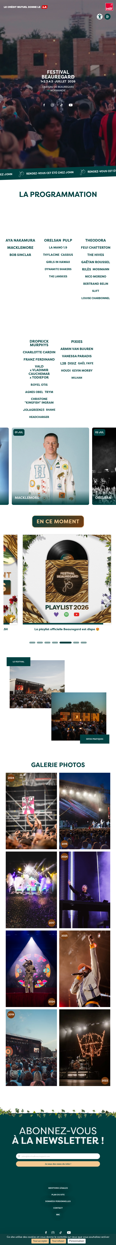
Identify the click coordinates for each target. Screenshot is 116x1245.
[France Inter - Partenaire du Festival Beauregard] (109, 8)
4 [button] (53, 643)
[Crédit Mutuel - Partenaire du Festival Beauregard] (25, 8)
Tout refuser (58, 1241)
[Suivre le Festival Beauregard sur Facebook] (44, 105)
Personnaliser (76, 1241)
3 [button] (45, 643)
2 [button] (38, 643)
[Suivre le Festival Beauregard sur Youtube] (70, 105)
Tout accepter (40, 1241)
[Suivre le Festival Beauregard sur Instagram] (52, 105)
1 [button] (30, 643)
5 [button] (61, 643)
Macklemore (20, 498)
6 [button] (68, 643)
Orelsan (96, 498)
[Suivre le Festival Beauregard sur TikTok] (61, 105)
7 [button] (76, 643)
